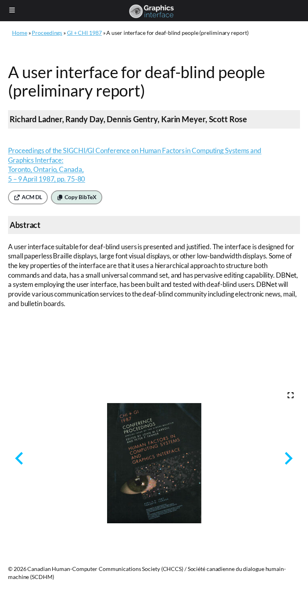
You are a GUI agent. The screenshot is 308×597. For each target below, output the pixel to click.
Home (19, 32)
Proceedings (47, 32)
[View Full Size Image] (290, 395)
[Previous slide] (19, 458)
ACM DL (31, 197)
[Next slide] (287, 458)
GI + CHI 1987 (84, 32)
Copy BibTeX (80, 197)
